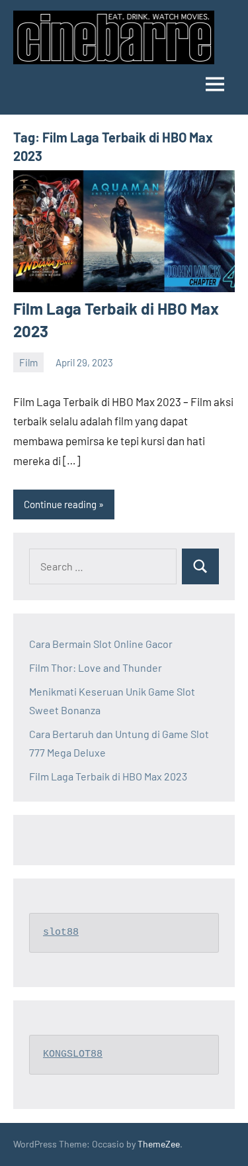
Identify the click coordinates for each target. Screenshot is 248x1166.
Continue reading (60, 504)
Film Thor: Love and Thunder (95, 667)
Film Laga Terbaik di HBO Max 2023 (108, 776)
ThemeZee (159, 1143)
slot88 (61, 932)
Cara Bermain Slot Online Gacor (101, 643)
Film (28, 362)
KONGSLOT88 (73, 1054)
